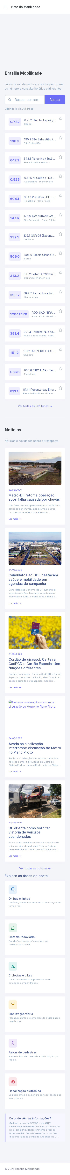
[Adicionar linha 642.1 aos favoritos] (61, 157)
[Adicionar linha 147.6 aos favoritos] (61, 215)
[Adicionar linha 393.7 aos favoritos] (61, 291)
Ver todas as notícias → (35, 868)
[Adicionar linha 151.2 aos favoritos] (61, 349)
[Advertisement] (35, 43)
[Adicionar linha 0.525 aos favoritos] (61, 176)
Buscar (54, 100)
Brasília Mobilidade (25, 7)
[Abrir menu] (5, 7)
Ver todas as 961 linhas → (35, 406)
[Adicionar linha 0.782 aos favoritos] (61, 118)
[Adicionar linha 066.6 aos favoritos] (61, 368)
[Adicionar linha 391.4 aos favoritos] (61, 330)
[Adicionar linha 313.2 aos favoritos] (61, 272)
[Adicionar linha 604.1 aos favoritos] (61, 195)
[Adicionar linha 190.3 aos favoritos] (61, 138)
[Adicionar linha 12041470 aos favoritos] (61, 311)
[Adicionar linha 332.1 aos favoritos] (61, 234)
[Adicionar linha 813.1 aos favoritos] (61, 388)
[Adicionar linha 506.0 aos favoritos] (61, 253)
